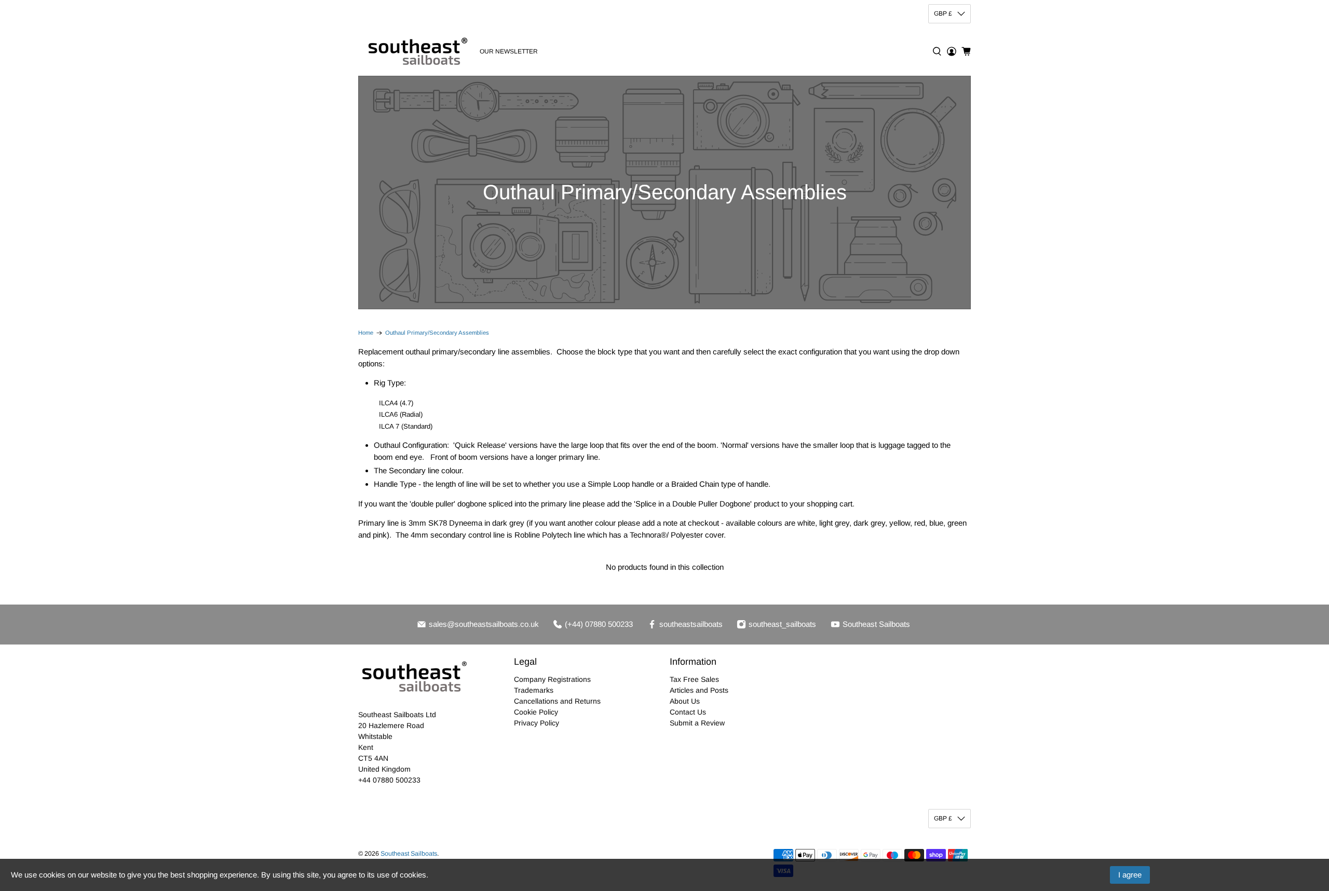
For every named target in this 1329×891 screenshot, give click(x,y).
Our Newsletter (509, 51)
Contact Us (688, 712)
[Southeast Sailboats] (416, 51)
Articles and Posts (699, 690)
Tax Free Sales (694, 679)
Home (365, 333)
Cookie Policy (536, 712)
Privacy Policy (536, 723)
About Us (685, 701)
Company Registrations (552, 679)
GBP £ (943, 13)
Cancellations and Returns (557, 701)
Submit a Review (697, 723)
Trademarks (533, 690)
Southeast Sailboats (409, 853)
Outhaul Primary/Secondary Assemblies (437, 333)
